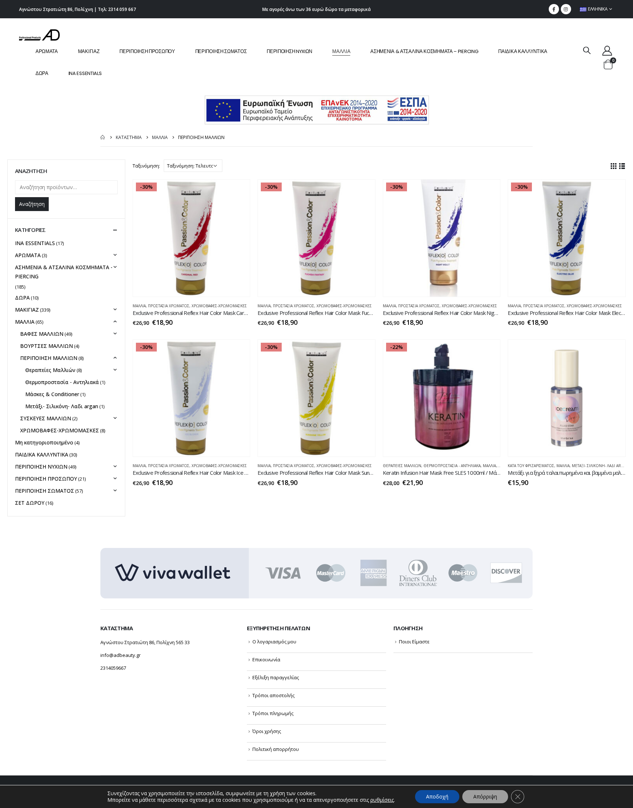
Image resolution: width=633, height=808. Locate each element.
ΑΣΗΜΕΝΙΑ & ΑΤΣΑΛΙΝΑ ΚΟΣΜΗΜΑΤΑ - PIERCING (63, 272)
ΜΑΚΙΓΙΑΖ (89, 51)
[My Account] (607, 50)
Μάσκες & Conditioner (52, 394)
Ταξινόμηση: (146, 165)
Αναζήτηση (32, 203)
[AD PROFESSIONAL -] (39, 35)
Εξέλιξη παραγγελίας (275, 677)
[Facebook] (554, 9)
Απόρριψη (485, 796)
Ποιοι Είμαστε (414, 641)
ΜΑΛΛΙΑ (341, 51)
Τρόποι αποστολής (273, 695)
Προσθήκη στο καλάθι (237, 191)
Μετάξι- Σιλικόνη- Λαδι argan (600, 465)
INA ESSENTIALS (85, 73)
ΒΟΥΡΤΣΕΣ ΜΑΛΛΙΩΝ (46, 345)
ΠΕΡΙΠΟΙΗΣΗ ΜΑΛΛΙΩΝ (48, 357)
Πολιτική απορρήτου (275, 749)
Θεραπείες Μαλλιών (402, 465)
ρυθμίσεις (382, 800)
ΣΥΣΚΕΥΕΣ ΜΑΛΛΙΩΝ (45, 418)
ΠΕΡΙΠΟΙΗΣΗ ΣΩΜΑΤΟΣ (221, 51)
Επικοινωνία (266, 659)
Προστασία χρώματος (168, 305)
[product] (566, 398)
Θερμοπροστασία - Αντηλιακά (452, 465)
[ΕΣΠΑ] (316, 109)
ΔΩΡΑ (42, 73)
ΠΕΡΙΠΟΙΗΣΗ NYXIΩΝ (289, 51)
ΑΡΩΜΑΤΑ (47, 51)
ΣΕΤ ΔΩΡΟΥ (29, 502)
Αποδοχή (437, 796)
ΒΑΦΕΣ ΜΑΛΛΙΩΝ (41, 333)
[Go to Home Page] (103, 137)
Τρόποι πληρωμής (272, 713)
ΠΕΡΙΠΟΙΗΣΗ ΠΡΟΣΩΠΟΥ (147, 51)
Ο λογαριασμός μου (274, 641)
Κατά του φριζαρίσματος (531, 465)
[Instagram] (566, 9)
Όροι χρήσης (266, 731)
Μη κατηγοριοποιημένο (44, 442)
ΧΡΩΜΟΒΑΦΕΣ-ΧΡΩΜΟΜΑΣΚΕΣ (219, 305)
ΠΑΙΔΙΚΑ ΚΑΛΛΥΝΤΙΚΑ (522, 51)
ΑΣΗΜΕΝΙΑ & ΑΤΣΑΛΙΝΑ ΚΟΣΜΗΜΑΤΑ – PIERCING (424, 51)
